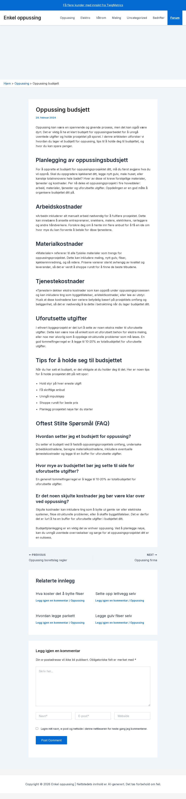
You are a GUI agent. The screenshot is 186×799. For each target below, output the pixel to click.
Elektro (85, 18)
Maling (116, 18)
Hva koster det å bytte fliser (60, 593)
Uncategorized (137, 18)
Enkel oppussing (22, 17)
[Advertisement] (93, 52)
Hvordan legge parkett (55, 616)
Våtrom (101, 18)
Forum (174, 18)
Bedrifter (159, 18)
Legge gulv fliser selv (113, 616)
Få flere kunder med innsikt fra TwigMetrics (93, 5)
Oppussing (67, 18)
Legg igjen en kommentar (52, 600)
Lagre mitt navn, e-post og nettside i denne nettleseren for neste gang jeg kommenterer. (94, 728)
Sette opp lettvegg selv (115, 593)
